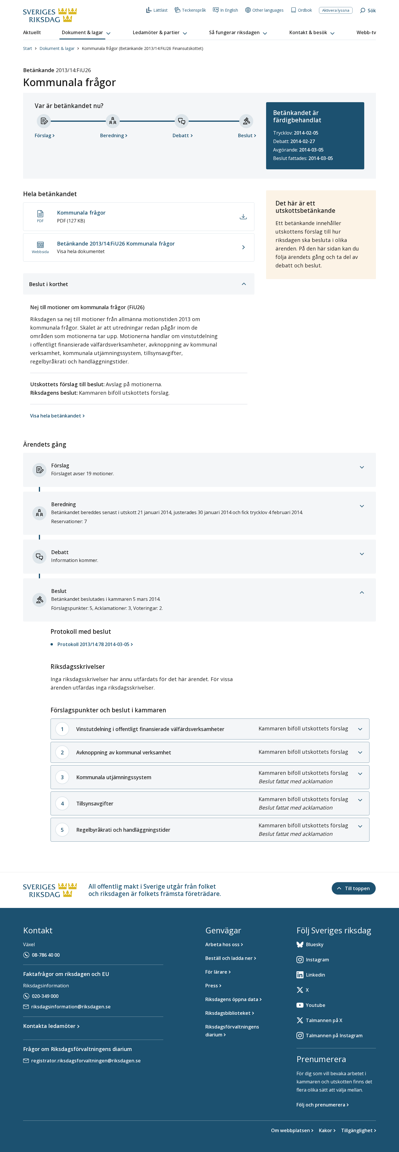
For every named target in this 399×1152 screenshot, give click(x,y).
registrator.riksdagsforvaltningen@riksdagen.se (86, 1060)
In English (229, 10)
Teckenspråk (194, 10)
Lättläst (160, 10)
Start (27, 48)
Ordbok (305, 10)
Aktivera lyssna (335, 10)
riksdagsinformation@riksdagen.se (71, 1006)
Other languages (268, 10)
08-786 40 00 (46, 955)
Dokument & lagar (56, 48)
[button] (87, 33)
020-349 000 (45, 996)
